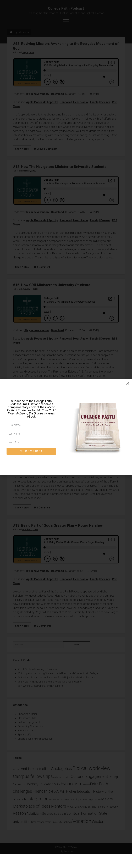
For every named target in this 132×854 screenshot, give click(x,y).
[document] (66, 427)
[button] (127, 383)
